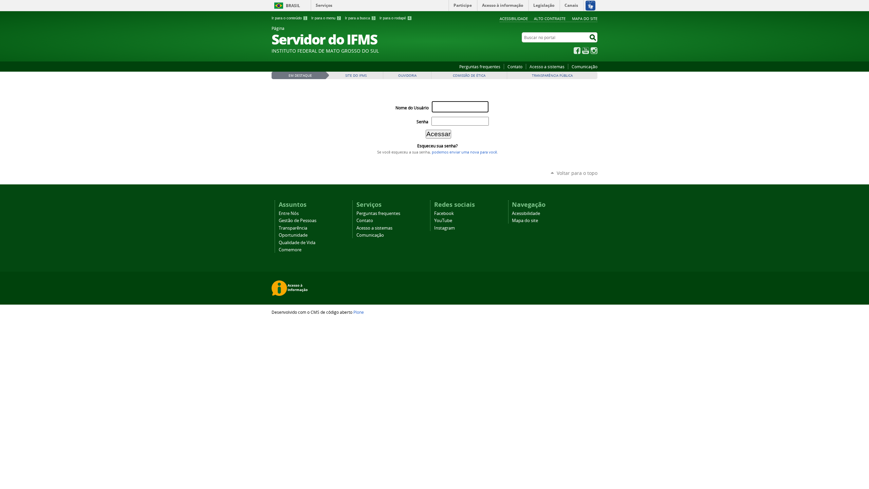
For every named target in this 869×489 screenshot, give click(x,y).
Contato (514, 66)
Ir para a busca (359, 18)
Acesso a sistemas (547, 66)
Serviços (324, 5)
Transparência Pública (552, 75)
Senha (422, 122)
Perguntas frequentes (479, 66)
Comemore (290, 250)
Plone (358, 312)
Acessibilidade (514, 18)
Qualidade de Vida (297, 243)
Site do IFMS (356, 75)
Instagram (594, 50)
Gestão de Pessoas (297, 220)
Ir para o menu (325, 18)
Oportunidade (293, 235)
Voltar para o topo (577, 173)
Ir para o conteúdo (289, 18)
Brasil (293, 5)
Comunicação (584, 66)
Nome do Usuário (412, 108)
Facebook (577, 50)
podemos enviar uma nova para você (464, 152)
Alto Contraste (550, 18)
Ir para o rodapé (395, 18)
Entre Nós (289, 213)
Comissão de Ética (469, 75)
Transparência (293, 228)
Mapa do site (584, 18)
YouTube (585, 50)
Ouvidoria (407, 75)
